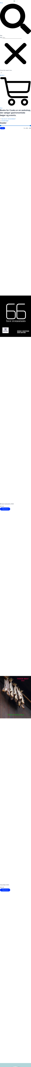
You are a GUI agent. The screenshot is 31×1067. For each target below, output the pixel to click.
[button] (15, 20)
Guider (3, 123)
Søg (1, 37)
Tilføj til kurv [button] (5, 509)
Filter (2, 128)
